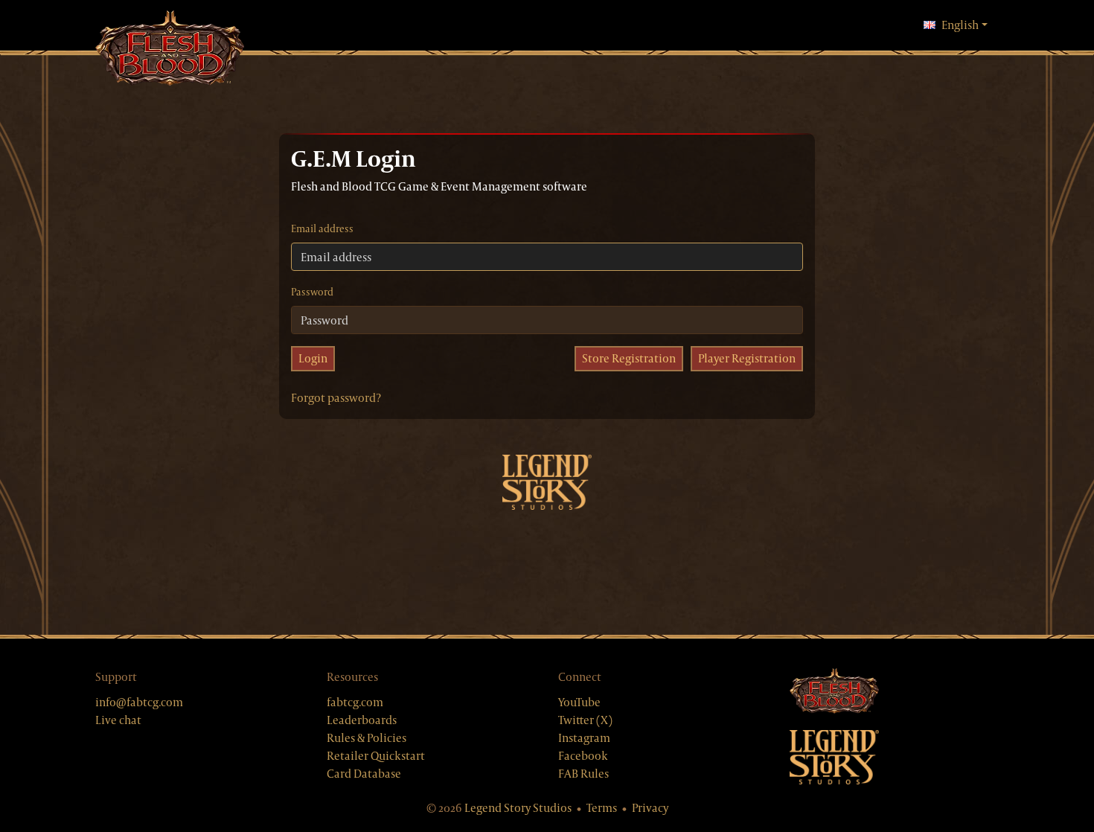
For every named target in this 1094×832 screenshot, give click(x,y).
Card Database (364, 773)
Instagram (584, 738)
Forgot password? (336, 398)
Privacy (650, 808)
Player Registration (747, 358)
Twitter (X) (585, 720)
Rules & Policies (366, 738)
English (964, 24)
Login (312, 358)
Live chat (118, 720)
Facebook (583, 756)
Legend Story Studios (518, 808)
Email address (322, 228)
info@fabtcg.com (139, 702)
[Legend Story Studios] (894, 757)
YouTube (579, 702)
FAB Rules (583, 773)
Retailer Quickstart (376, 756)
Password (312, 291)
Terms (601, 808)
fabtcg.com (355, 702)
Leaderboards (362, 720)
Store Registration (629, 358)
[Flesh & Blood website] (894, 691)
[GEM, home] (169, 49)
